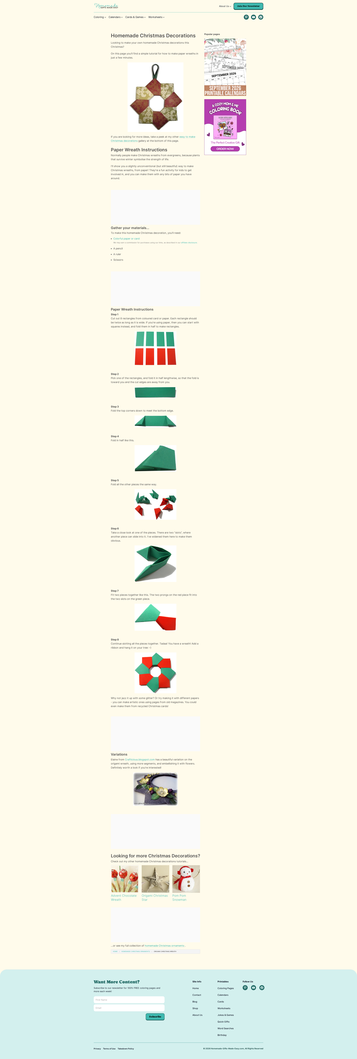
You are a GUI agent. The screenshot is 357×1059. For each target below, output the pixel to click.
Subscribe (155, 1016)
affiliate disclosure (189, 242)
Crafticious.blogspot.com (140, 759)
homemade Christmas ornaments (165, 945)
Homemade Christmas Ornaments (135, 951)
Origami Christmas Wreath (165, 951)
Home (115, 951)
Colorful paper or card (126, 238)
